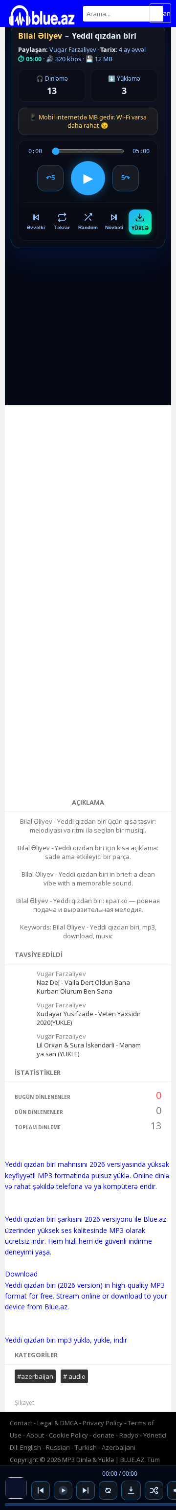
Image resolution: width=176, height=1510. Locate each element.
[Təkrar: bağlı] (108, 1490)
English (30, 1447)
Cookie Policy (69, 1435)
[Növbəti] (85, 1490)
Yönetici (154, 1435)
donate (103, 1435)
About (35, 1435)
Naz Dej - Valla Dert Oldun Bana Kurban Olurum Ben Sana (83, 987)
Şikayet (24, 1402)
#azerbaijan (35, 1376)
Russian (58, 1447)
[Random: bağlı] (154, 1490)
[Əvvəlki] (40, 1490)
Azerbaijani (118, 1447)
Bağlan (160, 13)
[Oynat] (63, 1490)
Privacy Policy (103, 1422)
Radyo (128, 1435)
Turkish (86, 1447)
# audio (74, 1376)
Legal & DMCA (57, 1422)
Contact (21, 1422)
